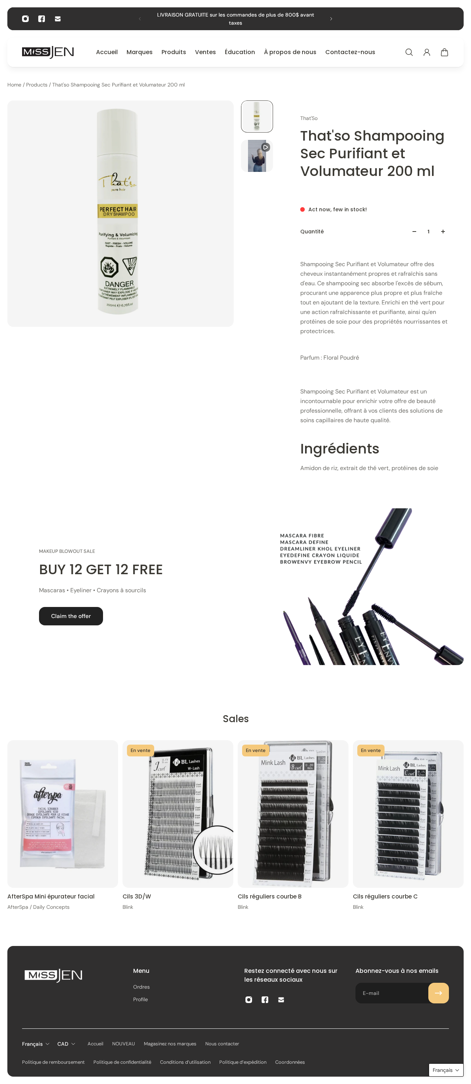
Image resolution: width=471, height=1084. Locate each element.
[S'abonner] (438, 993)
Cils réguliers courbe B (270, 896)
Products (37, 84)
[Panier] (444, 52)
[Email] (58, 19)
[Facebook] (41, 19)
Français (32, 1044)
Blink (128, 906)
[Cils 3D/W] (178, 814)
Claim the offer (71, 616)
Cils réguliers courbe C (385, 896)
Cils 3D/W (137, 896)
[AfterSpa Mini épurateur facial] (62, 814)
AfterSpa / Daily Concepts (38, 906)
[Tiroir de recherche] (409, 52)
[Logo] (48, 52)
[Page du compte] (427, 52)
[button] (446, 1070)
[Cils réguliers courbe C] (408, 814)
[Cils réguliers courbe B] (293, 814)
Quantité (312, 231)
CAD (62, 1044)
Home (15, 84)
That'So (309, 118)
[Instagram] (25, 19)
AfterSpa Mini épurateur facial (51, 896)
